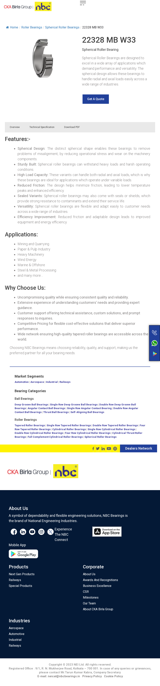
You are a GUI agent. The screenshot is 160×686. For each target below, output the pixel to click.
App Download (139, 346)
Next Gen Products (22, 574)
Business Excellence (97, 586)
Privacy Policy (92, 676)
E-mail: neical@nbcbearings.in (58, 676)
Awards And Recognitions (100, 580)
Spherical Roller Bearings (100, 436)
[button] (95, 99)
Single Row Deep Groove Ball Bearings (74, 404)
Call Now (139, 324)
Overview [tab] (15, 127)
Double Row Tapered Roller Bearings (115, 425)
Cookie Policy (113, 676)
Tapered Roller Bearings (30, 425)
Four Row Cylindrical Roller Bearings (87, 433)
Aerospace (37, 381)
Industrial (52, 381)
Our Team (89, 603)
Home (14, 27)
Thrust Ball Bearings (56, 412)
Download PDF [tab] (72, 127)
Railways (65, 381)
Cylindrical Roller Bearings (69, 429)
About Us (89, 574)
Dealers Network (138, 448)
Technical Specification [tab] (41, 127)
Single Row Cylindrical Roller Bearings (111, 429)
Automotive (22, 381)
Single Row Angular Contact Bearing (89, 408)
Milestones (91, 597)
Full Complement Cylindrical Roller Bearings (55, 436)
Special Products (20, 586)
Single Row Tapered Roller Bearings (69, 425)
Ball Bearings (24, 399)
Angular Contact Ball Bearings (46, 408)
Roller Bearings (26, 420)
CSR (86, 592)
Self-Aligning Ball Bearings (87, 412)
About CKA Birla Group (98, 609)
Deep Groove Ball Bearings (31, 404)
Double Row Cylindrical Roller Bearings (39, 433)
